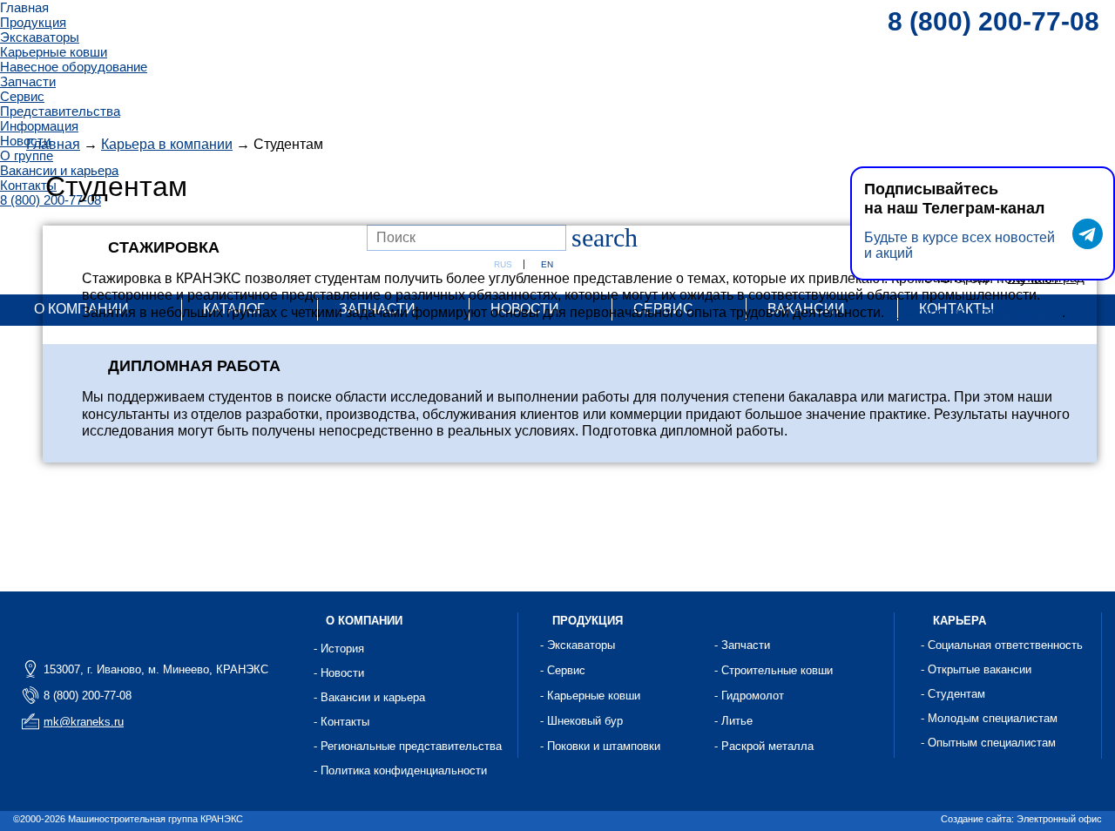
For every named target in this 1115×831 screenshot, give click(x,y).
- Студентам (953, 693)
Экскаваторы (39, 37)
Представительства (60, 111)
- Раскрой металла (764, 746)
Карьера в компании (167, 144)
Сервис (22, 96)
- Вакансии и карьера (369, 697)
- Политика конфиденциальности (400, 770)
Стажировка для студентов (975, 312)
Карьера (959, 620)
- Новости (339, 672)
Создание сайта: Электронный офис (1021, 819)
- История (339, 648)
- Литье (733, 720)
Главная (24, 7)
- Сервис (562, 670)
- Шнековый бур (581, 720)
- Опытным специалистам (988, 742)
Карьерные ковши (53, 51)
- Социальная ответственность (1002, 645)
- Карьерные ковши (590, 695)
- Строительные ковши (773, 670)
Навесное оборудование (73, 66)
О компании (364, 620)
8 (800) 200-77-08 (993, 21)
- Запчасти (742, 645)
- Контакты (341, 721)
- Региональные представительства (408, 746)
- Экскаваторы (577, 645)
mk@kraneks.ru (84, 721)
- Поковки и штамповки (600, 746)
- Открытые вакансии (976, 669)
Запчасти (28, 81)
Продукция (33, 22)
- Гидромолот (749, 695)
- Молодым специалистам (989, 718)
